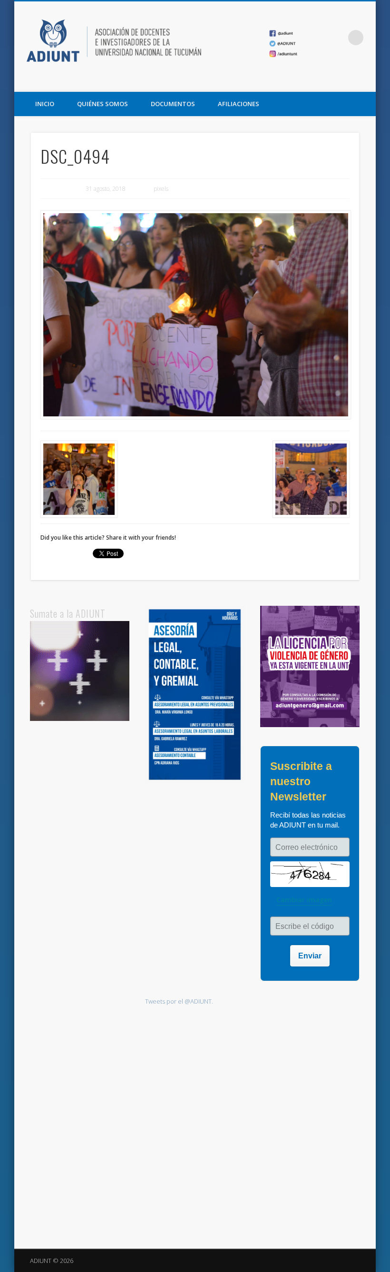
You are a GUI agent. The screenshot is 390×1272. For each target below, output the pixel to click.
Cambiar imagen (304, 899)
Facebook (326, 81)
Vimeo (365, 81)
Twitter (345, 81)
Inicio (44, 103)
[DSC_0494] (195, 315)
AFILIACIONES (238, 103)
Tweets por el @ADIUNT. (179, 1001)
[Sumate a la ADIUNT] (80, 718)
